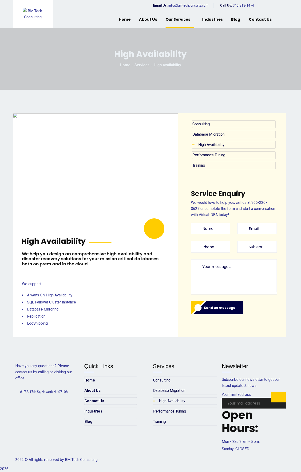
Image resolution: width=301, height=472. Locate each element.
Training (198, 165)
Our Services (178, 19)
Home (125, 19)
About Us (148, 19)
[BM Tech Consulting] (33, 14)
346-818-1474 (243, 5)
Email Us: (160, 5)
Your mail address (236, 394)
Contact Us (260, 19)
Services (142, 65)
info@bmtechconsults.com (188, 5)
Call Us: (225, 5)
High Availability (211, 144)
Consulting (201, 124)
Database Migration (208, 134)
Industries (212, 19)
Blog (235, 19)
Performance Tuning (208, 155)
